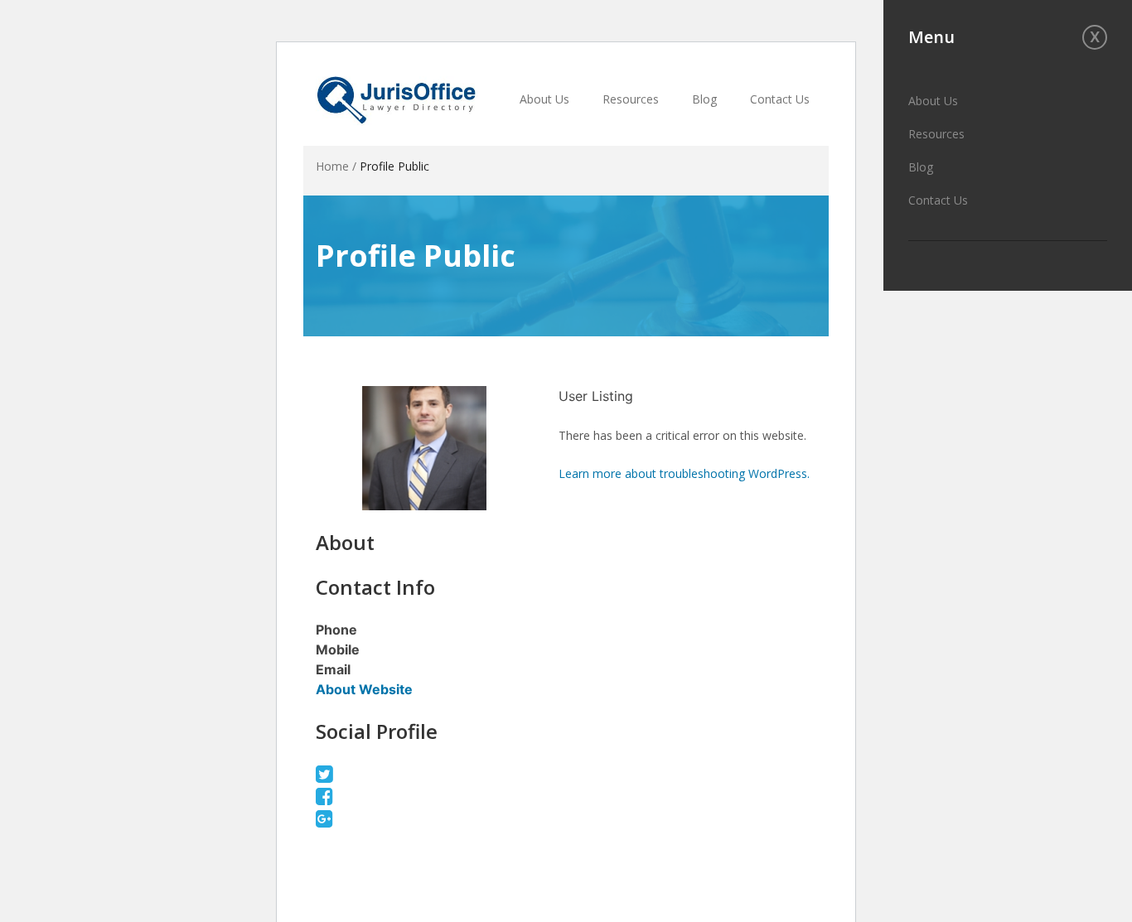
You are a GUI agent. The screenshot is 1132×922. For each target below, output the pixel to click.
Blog (920, 167)
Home (332, 166)
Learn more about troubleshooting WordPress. (684, 473)
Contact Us (938, 200)
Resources (936, 134)
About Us (933, 101)
